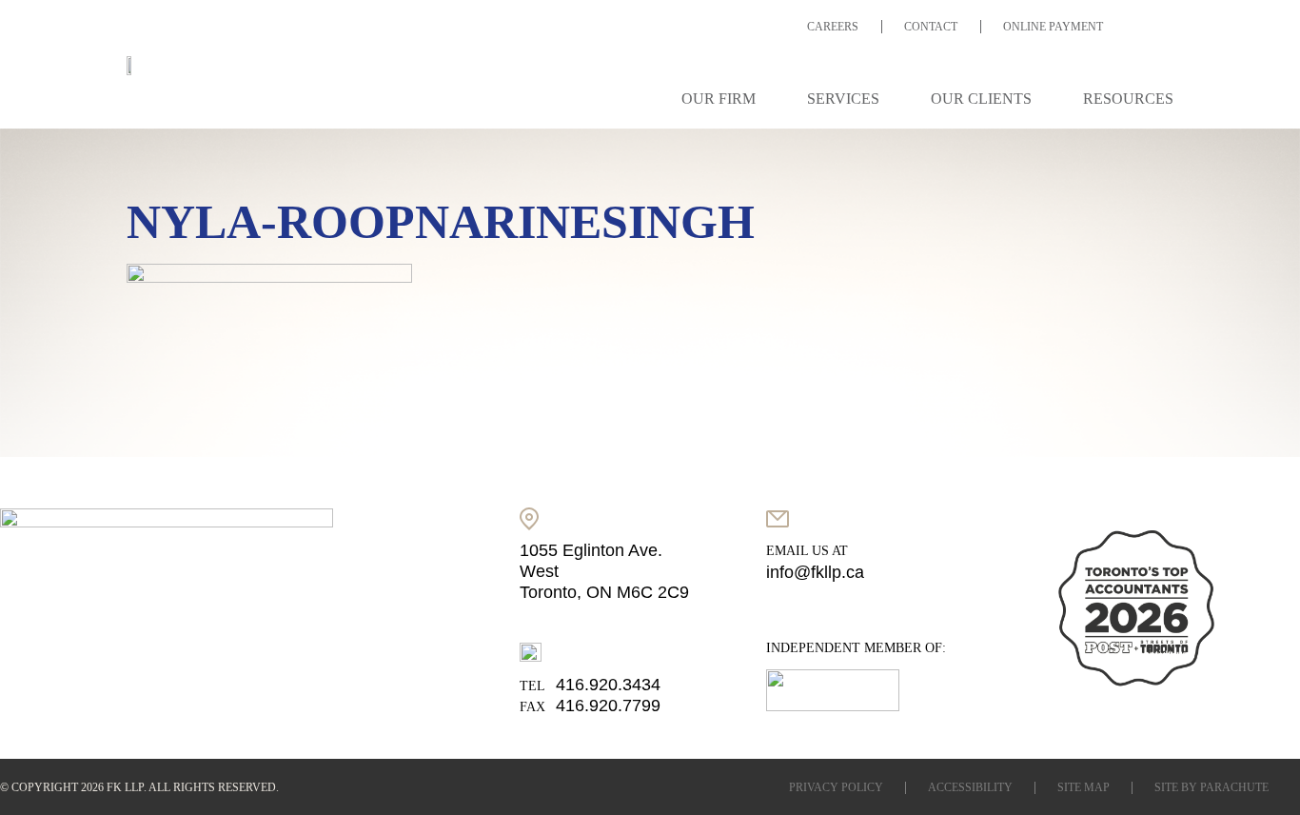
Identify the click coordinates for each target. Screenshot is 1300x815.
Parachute (1234, 787)
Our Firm (718, 98)
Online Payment (1053, 26)
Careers (832, 26)
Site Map (1083, 787)
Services (843, 98)
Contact (930, 26)
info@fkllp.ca (815, 572)
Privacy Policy (836, 787)
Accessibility (970, 787)
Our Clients (981, 98)
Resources (1128, 98)
